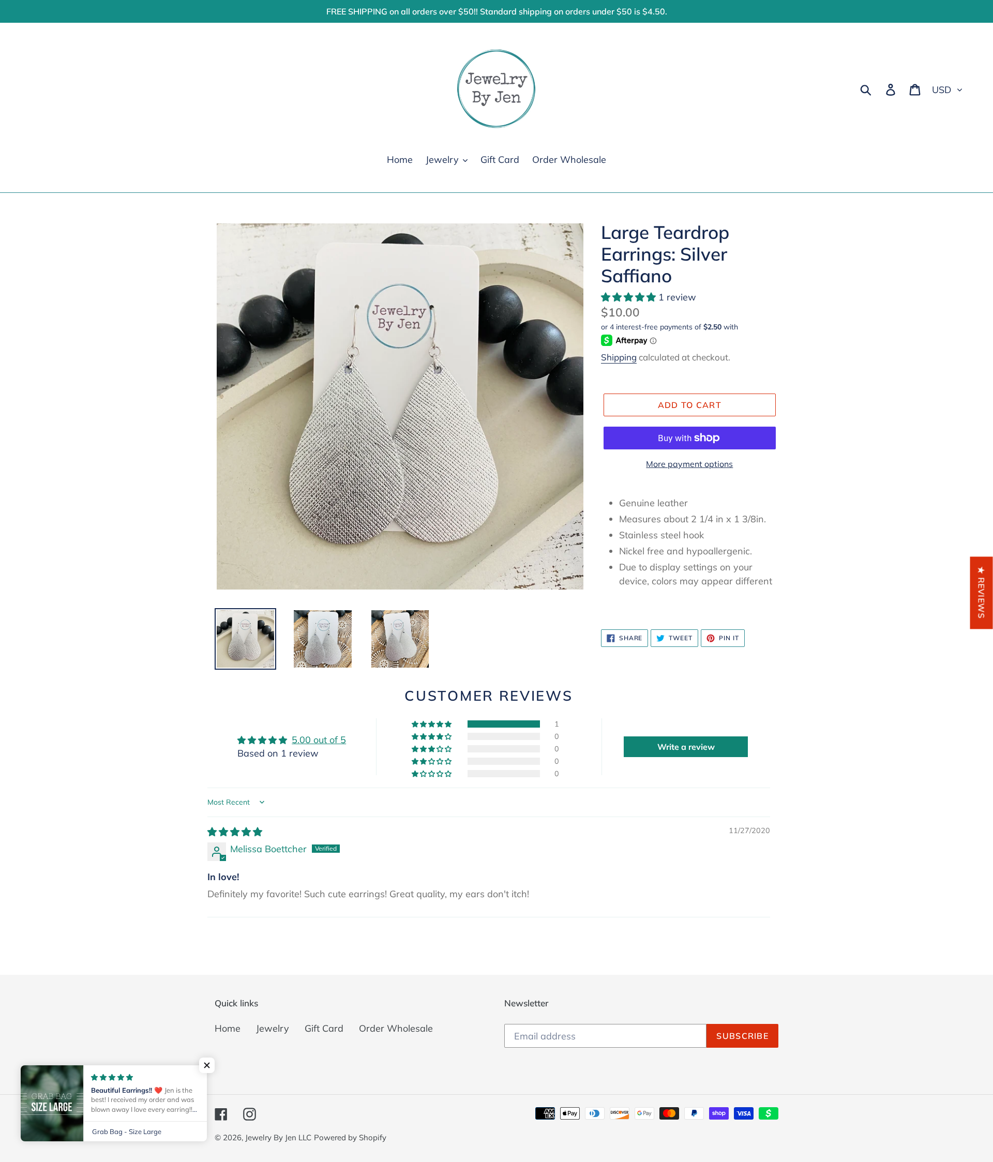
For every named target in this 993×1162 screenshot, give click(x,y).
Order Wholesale (396, 1028)
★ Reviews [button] (981, 592)
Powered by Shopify (350, 1137)
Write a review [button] (686, 747)
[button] (629, 297)
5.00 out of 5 (319, 740)
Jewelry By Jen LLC (278, 1137)
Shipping (619, 357)
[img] (234, 832)
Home (227, 1028)
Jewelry (272, 1028)
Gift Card (324, 1028)
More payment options (689, 464)
